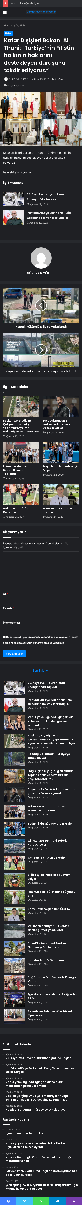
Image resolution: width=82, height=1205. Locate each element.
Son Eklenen (41, 670)
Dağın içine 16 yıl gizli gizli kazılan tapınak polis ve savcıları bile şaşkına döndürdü (50, 775)
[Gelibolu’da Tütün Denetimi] (21, 494)
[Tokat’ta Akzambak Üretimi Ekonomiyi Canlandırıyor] (14, 948)
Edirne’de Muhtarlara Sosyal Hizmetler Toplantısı (18, 470)
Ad (5, 593)
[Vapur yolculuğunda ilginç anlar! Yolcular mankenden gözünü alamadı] (14, 722)
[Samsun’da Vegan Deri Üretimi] (61, 494)
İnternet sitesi (11, 622)
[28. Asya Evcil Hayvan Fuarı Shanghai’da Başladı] (13, 199)
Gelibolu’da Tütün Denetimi (15, 510)
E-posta (8, 608)
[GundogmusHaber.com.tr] (41, 12)
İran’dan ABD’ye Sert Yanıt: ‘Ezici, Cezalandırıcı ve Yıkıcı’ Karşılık (50, 702)
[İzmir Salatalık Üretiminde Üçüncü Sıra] (14, 897)
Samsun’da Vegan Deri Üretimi (58, 510)
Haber (23, 25)
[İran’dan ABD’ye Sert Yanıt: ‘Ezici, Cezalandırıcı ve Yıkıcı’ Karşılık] (13, 217)
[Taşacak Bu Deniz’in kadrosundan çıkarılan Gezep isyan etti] (61, 406)
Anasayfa (12, 25)
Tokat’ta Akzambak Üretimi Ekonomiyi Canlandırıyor (47, 945)
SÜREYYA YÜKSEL (19, 79)
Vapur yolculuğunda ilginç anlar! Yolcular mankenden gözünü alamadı (50, 721)
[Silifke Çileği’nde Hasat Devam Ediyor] (14, 880)
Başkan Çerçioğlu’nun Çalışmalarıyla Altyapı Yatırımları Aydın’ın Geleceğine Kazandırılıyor (21, 426)
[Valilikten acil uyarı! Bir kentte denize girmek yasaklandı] (14, 931)
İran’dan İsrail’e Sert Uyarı (46, 960)
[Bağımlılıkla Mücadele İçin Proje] (61, 452)
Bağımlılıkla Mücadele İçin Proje (61, 468)
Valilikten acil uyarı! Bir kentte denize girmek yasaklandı (48, 928)
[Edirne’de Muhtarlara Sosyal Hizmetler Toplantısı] (21, 452)
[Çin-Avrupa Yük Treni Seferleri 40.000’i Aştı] (14, 846)
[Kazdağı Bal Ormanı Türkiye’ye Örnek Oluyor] (14, 759)
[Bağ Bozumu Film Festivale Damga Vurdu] (14, 982)
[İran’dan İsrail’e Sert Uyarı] (14, 965)
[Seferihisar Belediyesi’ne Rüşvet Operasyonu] (14, 1016)
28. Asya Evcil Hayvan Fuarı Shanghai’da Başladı (46, 685)
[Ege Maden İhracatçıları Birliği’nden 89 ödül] (14, 999)
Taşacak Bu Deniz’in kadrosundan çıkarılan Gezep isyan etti (58, 424)
